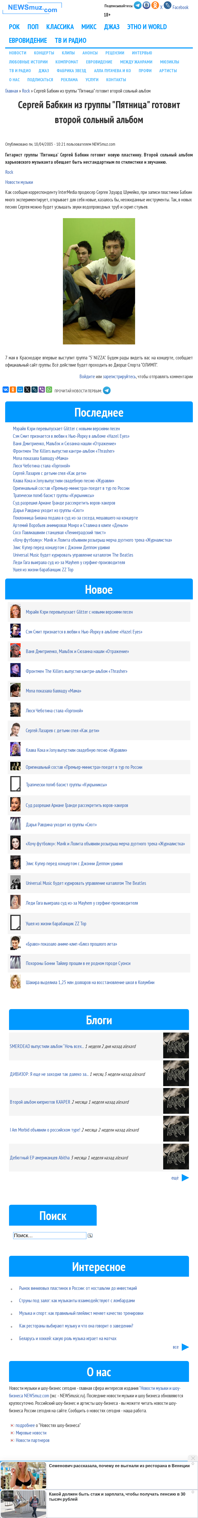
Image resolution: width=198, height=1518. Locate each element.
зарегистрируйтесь (119, 376)
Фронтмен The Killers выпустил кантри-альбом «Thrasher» (63, 451)
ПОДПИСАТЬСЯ (40, 79)
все (176, 1346)
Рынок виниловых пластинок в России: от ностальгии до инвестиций (78, 1288)
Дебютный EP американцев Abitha (40, 1157)
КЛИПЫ (68, 53)
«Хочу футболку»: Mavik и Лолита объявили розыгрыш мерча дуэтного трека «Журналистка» (92, 540)
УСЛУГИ (92, 79)
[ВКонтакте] (6, 389)
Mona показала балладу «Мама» (40, 458)
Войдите (87, 376)
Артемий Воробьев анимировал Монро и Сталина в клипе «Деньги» (70, 525)
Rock (26, 90)
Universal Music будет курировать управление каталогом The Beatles (73, 554)
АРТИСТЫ (168, 70)
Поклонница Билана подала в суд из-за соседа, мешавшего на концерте (75, 517)
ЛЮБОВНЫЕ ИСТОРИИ (28, 62)
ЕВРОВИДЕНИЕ (28, 40)
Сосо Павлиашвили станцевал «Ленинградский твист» (59, 532)
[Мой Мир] (20, 389)
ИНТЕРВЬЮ (142, 53)
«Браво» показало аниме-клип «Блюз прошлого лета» (71, 943)
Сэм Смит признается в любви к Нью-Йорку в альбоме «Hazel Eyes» (71, 436)
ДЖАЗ (112, 26)
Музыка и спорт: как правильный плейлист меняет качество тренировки (81, 1313)
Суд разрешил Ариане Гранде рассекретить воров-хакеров (64, 502)
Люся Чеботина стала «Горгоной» (41, 465)
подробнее (25, 1425)
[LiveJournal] (34, 389)
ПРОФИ (145, 70)
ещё (175, 1177)
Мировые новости (31, 1432)
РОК (14, 26)
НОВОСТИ (17, 53)
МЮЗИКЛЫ (169, 62)
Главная (11, 90)
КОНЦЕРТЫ (44, 53)
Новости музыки (19, 182)
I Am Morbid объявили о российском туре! (45, 1129)
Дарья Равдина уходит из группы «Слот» (48, 510)
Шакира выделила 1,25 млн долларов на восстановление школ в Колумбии (90, 982)
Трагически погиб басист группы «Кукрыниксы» (53, 495)
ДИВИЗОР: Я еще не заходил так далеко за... (49, 1074)
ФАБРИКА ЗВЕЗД (71, 70)
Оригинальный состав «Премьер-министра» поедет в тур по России (71, 488)
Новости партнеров (33, 1440)
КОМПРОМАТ (66, 62)
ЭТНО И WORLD (147, 26)
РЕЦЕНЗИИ (114, 53)
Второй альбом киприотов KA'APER (40, 1102)
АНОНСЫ (90, 53)
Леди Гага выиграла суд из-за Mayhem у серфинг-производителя (69, 562)
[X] (27, 389)
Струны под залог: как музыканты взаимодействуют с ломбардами (77, 1300)
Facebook (180, 7)
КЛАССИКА (60, 26)
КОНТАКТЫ (116, 79)
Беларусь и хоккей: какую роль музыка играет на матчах (68, 1338)
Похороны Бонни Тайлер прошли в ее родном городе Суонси (78, 963)
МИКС (88, 26)
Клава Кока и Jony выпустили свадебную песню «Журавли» (63, 480)
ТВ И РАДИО (70, 40)
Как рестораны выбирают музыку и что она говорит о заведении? (76, 1325)
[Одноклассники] (13, 389)
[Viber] (42, 389)
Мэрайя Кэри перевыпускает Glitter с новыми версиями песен (66, 428)
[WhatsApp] (49, 389)
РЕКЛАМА (69, 79)
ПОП (33, 26)
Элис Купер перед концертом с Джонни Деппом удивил (61, 547)
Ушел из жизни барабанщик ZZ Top (43, 569)
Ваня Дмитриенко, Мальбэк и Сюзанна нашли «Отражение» (64, 443)
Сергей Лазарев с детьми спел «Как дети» (49, 473)
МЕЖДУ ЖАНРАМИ (136, 62)
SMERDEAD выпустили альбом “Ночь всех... (47, 1046)
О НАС (14, 79)
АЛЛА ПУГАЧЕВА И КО (112, 70)
